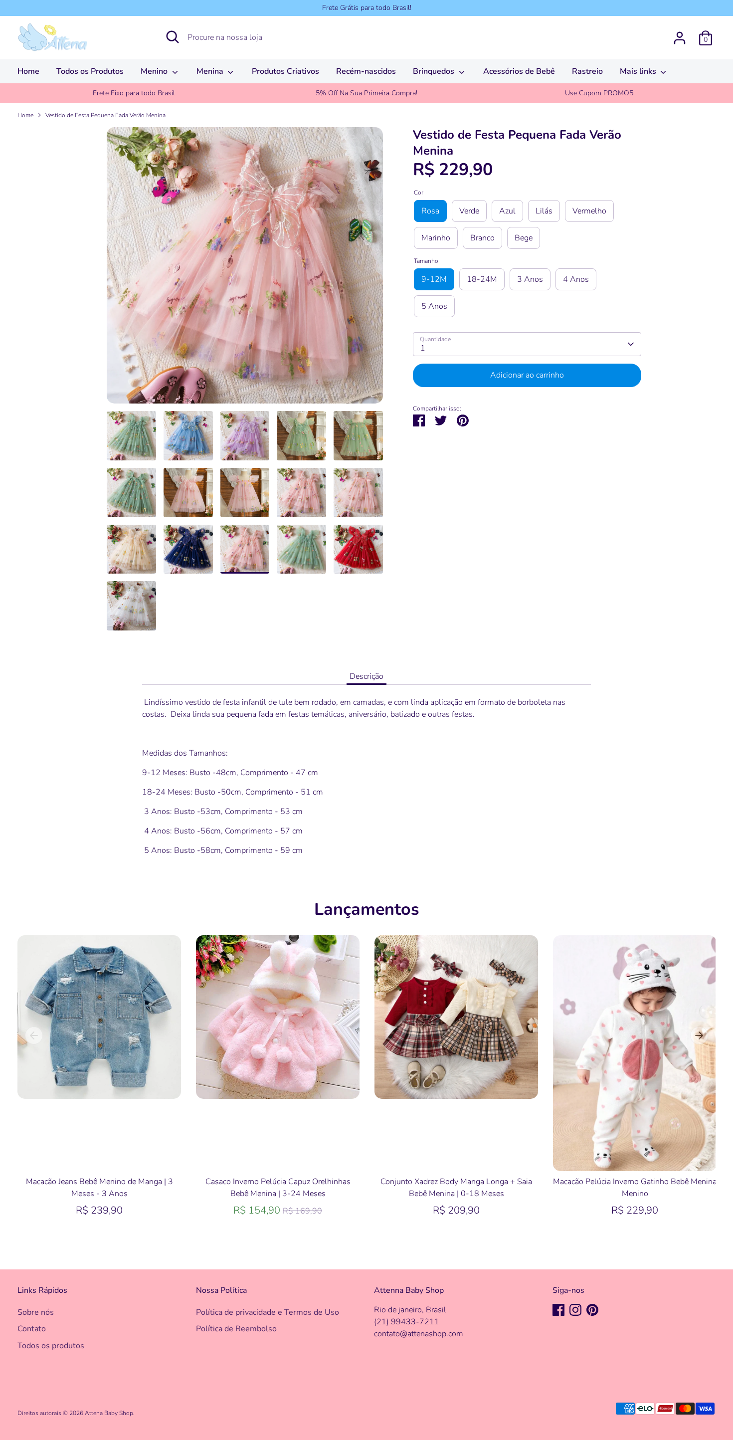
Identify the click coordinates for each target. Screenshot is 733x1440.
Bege (524, 237)
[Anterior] (34, 1035)
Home (28, 71)
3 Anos (530, 279)
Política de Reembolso (236, 1328)
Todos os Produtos (90, 71)
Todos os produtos (50, 1345)
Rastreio (587, 71)
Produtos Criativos (285, 71)
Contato (31, 1328)
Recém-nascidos (366, 71)
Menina (210, 71)
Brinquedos (434, 71)
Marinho (435, 237)
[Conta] (680, 38)
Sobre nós (35, 1312)
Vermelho (589, 211)
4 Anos (576, 279)
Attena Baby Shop (109, 1413)
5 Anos (434, 306)
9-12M (434, 279)
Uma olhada (99, 1081)
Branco (482, 237)
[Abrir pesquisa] (173, 37)
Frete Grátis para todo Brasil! (366, 7)
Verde (469, 211)
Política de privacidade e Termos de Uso (267, 1312)
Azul (507, 211)
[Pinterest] (592, 1310)
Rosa (430, 211)
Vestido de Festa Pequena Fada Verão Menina (105, 115)
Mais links (639, 71)
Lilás (544, 211)
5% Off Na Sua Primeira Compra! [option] (366, 93)
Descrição (366, 676)
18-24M (482, 279)
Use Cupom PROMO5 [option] (599, 93)
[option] (245, 269)
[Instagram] (575, 1310)
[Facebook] (558, 1310)
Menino (155, 71)
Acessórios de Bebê (519, 71)
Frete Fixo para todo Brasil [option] (134, 93)
